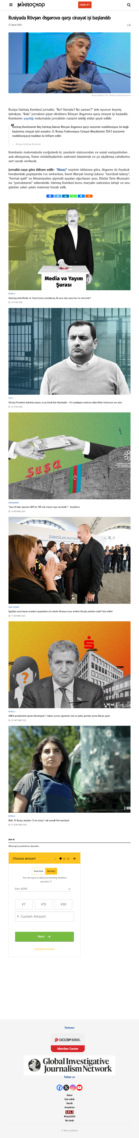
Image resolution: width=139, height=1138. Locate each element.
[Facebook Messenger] (81, 196)
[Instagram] (73, 1088)
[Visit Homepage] (31, 4)
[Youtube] (79, 1088)
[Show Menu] (11, 5)
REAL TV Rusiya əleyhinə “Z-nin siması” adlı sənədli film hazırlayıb (38, 821)
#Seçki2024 (69, 1117)
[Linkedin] (65, 196)
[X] (66, 1088)
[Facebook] (50, 196)
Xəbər (70, 1095)
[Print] (89, 196)
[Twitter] (57, 196)
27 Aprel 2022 (15, 25)
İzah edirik (13, 607)
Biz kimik (69, 1121)
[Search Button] (129, 5)
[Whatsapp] (73, 196)
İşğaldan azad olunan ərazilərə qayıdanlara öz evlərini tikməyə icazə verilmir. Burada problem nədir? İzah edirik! (60, 612)
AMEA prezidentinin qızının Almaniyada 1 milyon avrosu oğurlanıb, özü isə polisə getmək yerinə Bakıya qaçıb (59, 716)
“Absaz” (61, 169)
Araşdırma (13, 503)
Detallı (11, 294)
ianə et (85, 5)
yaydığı (29, 118)
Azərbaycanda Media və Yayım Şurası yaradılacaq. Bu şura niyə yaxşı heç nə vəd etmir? (49, 298)
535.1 (11, 398)
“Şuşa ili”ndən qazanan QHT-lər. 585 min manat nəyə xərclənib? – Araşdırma (44, 507)
